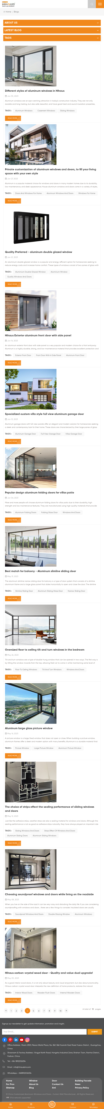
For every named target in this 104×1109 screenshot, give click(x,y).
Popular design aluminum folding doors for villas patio (39, 492)
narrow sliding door (76, 591)
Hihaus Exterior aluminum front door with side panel (38, 335)
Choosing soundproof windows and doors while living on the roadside (49, 894)
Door (54, 1081)
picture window (22, 748)
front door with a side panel (48, 355)
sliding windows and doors (27, 831)
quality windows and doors (19, 277)
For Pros (10, 1084)
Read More (12, 118)
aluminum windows (23, 111)
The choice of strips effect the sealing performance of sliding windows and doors (49, 809)
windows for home (86, 193)
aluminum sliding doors (17, 836)
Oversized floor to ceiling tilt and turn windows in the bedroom (44, 650)
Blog (31, 1088)
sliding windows (67, 111)
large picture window (43, 748)
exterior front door (23, 355)
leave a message (52, 1104)
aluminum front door (75, 355)
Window (33, 1081)
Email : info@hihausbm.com (19, 1067)
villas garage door (74, 434)
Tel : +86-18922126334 (16, 1061)
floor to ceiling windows (26, 670)
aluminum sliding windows (44, 836)
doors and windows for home (28, 193)
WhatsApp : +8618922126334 (19, 1073)
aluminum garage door (25, 434)
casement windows (46, 111)
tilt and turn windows (51, 670)
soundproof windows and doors (29, 914)
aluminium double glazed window (30, 272)
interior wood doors (23, 993)
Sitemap (10, 1088)
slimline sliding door (24, 591)
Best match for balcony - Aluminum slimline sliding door (40, 571)
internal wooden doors (70, 993)
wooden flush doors (46, 993)
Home (8, 12)
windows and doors (71, 512)
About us (33, 1084)
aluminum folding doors (25, 512)
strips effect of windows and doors (59, 831)
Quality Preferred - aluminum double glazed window (38, 252)
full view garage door (50, 434)
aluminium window (59, 272)
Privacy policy (82, 1088)
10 (60, 1011)
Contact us (57, 1084)
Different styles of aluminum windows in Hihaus (34, 91)
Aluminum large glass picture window (29, 728)
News (77, 1084)
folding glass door (49, 512)
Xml (54, 1088)
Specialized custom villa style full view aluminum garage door (44, 414)
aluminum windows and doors (60, 193)
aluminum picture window (69, 748)
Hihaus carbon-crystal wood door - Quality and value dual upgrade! (49, 973)
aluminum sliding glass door (50, 591)
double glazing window (59, 914)
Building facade (83, 1081)
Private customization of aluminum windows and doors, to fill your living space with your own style (50, 171)
